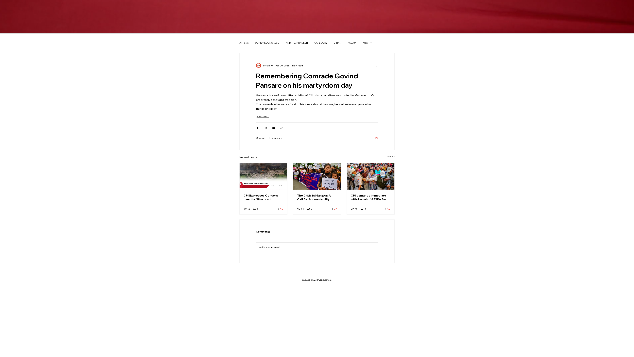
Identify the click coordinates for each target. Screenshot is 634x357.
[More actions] (376, 66)
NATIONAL (263, 116)
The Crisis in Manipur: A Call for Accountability (314, 197)
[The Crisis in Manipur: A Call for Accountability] (317, 176)
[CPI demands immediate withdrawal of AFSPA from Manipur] (370, 176)
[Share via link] (281, 127)
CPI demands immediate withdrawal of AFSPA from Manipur (370, 197)
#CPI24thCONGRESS (267, 42)
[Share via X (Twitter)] (265, 127)
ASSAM (352, 42)
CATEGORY (320, 42)
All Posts (244, 42)
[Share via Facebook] (257, 127)
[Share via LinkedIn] (273, 127)
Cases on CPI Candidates (317, 279)
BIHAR (337, 42)
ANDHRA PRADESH (297, 42)
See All (391, 156)
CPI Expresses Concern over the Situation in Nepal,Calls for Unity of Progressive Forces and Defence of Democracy (261, 197)
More (366, 42)
